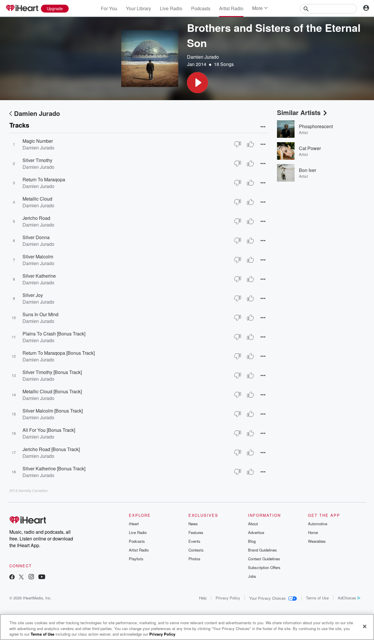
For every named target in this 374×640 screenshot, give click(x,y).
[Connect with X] (21, 577)
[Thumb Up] (250, 144)
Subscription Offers (264, 567)
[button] (197, 82)
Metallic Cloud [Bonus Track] (52, 391)
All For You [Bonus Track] (48, 430)
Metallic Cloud (37, 198)
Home (313, 532)
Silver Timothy (37, 160)
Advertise (256, 532)
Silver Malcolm (37, 256)
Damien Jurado (203, 56)
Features (195, 532)
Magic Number (37, 141)
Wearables (317, 541)
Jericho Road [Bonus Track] (51, 449)
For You (109, 8)
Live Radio (171, 8)
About (253, 523)
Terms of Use (317, 598)
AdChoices (347, 598)
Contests (196, 550)
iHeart (134, 523)
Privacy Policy (228, 598)
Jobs (252, 576)
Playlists (136, 558)
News (193, 523)
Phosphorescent (316, 126)
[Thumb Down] (237, 144)
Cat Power (310, 148)
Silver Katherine (39, 275)
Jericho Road (36, 218)
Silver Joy (32, 295)
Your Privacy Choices (267, 598)
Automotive (317, 523)
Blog (252, 541)
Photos (194, 558)
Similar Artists (299, 112)
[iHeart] (21, 8)
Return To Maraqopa (43, 179)
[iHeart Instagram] (31, 577)
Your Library (138, 8)
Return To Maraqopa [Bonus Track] (58, 352)
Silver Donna (36, 237)
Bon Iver (307, 170)
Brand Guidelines (262, 550)
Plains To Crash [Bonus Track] (53, 333)
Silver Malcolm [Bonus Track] (52, 410)
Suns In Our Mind (40, 314)
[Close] (364, 626)
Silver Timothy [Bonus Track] (52, 372)
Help (203, 598)
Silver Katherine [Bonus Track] (53, 468)
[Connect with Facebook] (12, 577)
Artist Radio (231, 8)
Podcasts (200, 8)
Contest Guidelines (264, 558)
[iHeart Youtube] (41, 577)
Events (194, 541)
